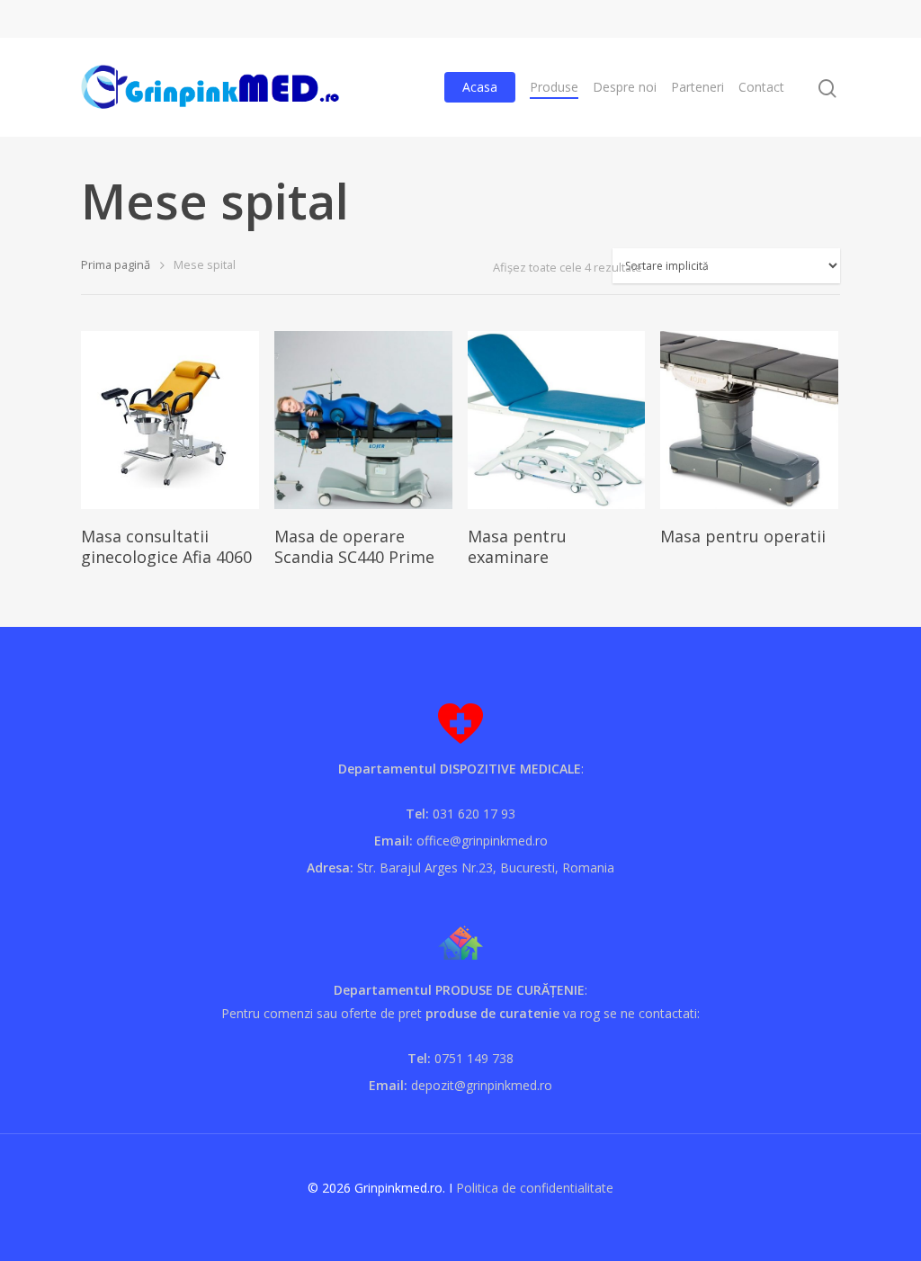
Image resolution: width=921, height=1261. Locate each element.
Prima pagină (115, 264)
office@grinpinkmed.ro (482, 840)
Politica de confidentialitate (534, 1187)
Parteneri (697, 86)
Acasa (479, 86)
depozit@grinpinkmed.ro (481, 1085)
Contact (761, 86)
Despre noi (625, 86)
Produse (554, 86)
